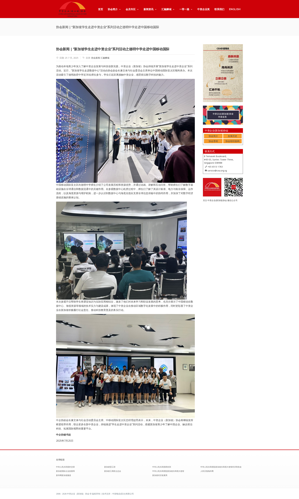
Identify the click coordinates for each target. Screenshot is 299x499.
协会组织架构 (232, 141)
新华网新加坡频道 (63, 475)
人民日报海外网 (207, 471)
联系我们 (219, 9)
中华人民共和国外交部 (65, 467)
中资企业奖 (203, 9)
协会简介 (113, 9)
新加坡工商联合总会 (112, 471)
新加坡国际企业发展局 (65, 471)
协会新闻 (95, 57)
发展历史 (232, 136)
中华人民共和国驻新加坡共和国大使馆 (168, 471)
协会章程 (213, 141)
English (235, 9)
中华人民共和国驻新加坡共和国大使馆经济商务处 (221, 467)
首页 (100, 9)
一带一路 (184, 9)
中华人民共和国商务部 (161, 467)
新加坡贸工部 (109, 467)
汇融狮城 (166, 9)
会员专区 (131, 9)
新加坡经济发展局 (159, 475)
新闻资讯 (149, 9)
